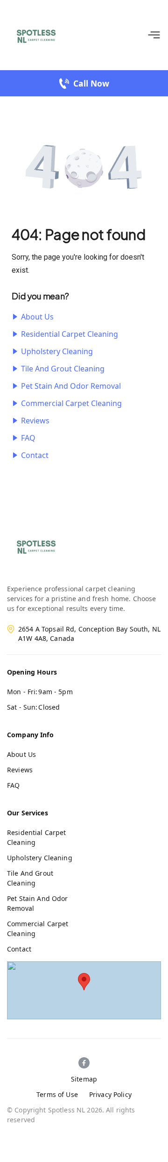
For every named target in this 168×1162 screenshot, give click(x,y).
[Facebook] (84, 1062)
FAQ (28, 438)
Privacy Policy (110, 1094)
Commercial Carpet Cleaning (71, 403)
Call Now (91, 83)
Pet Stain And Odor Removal (71, 386)
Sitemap (84, 1079)
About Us (37, 317)
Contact (35, 455)
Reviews (35, 420)
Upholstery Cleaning (57, 351)
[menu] (154, 35)
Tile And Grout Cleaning (63, 368)
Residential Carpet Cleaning (69, 334)
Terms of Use (57, 1094)
